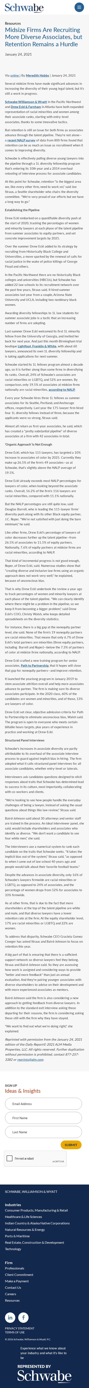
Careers (10, 1294)
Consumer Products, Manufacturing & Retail (36, 1210)
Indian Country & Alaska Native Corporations (37, 1223)
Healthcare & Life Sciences (23, 1217)
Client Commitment (19, 1275)
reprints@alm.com (30, 1059)
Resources (12, 1300)
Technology (13, 1249)
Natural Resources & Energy (25, 1229)
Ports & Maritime (17, 1236)
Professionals (14, 1268)
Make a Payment (17, 1281)
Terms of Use (15, 1332)
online (14, 75)
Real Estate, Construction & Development (34, 1242)
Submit (71, 1145)
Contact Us (13, 1287)
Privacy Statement (19, 1328)
